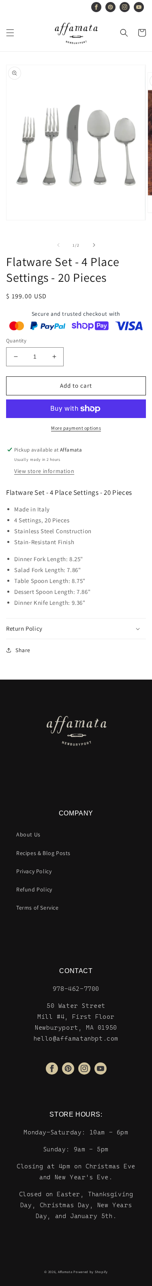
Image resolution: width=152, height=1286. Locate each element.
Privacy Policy (33, 871)
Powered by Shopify (90, 1271)
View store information (44, 471)
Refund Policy (34, 889)
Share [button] (22, 650)
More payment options (76, 428)
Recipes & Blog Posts (43, 853)
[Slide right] (94, 245)
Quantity (16, 340)
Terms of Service (37, 907)
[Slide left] (58, 245)
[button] (10, 33)
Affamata (65, 1271)
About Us (28, 834)
